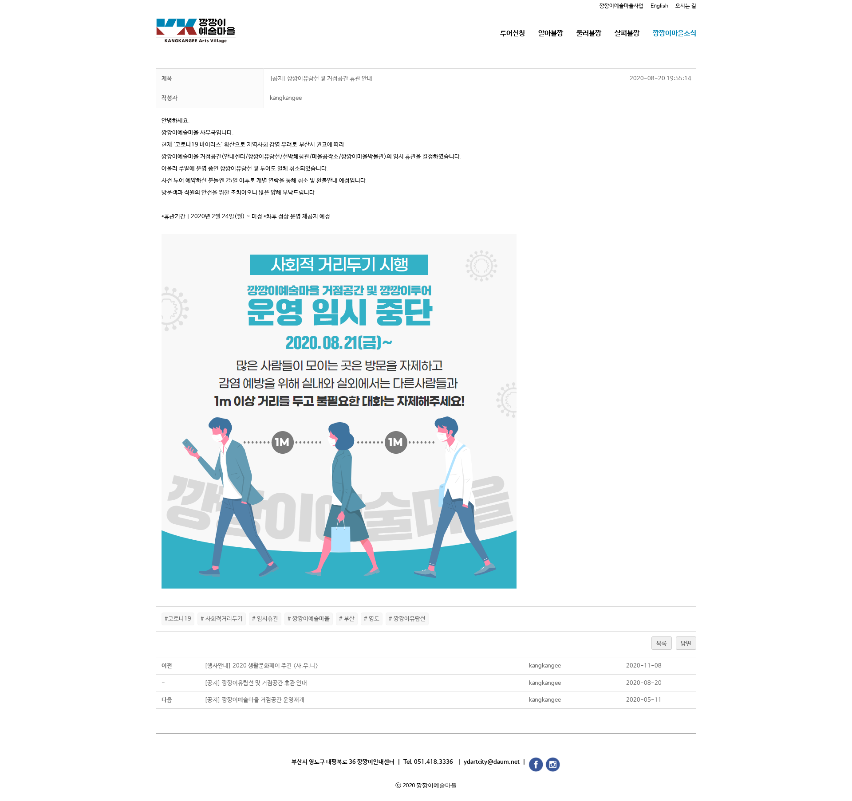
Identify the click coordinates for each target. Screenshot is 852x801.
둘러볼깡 (588, 33)
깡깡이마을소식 (674, 33)
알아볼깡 (550, 33)
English (659, 6)
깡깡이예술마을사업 (621, 6)
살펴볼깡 (627, 33)
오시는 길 (685, 6)
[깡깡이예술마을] (196, 24)
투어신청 (512, 33)
